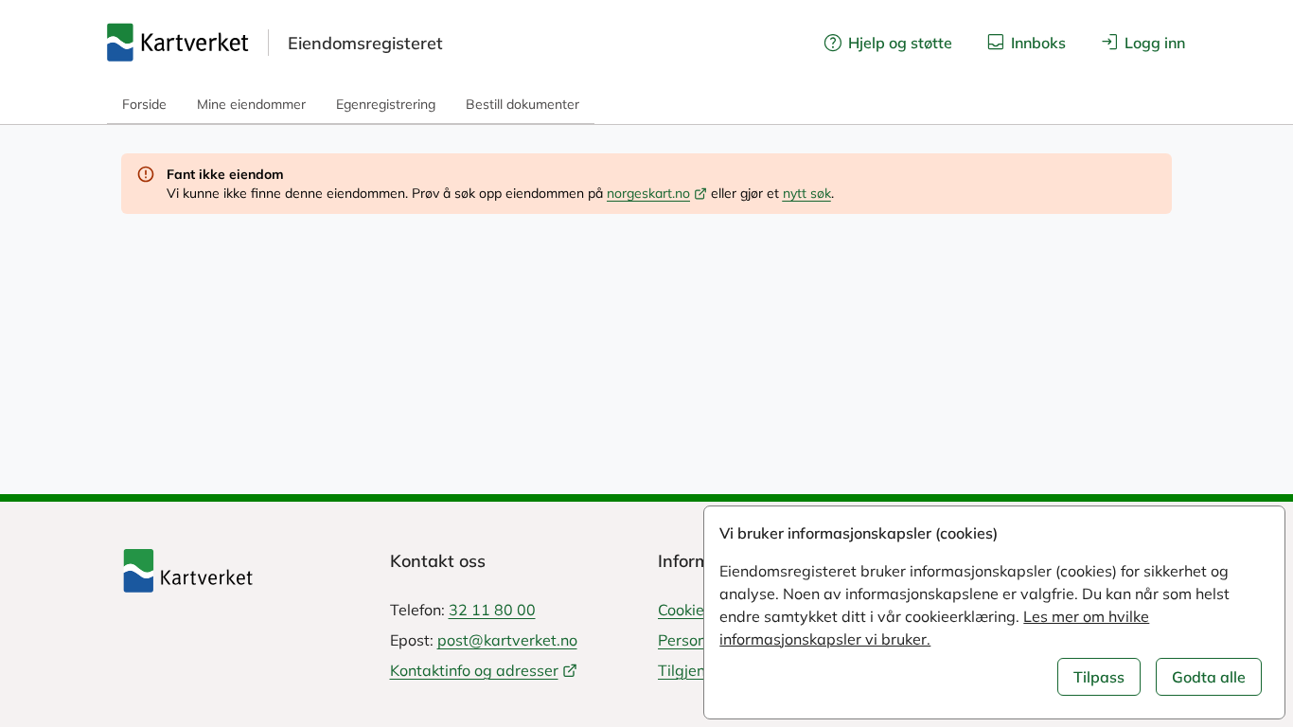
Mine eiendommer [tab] (251, 104)
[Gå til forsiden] (178, 42)
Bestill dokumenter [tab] (522, 104)
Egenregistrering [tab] (385, 104)
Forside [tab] (144, 104)
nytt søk (807, 193)
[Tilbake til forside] (244, 570)
